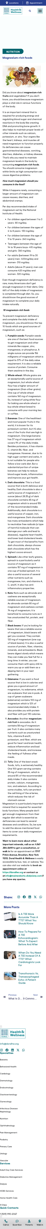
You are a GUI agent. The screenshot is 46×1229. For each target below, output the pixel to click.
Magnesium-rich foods (17, 57)
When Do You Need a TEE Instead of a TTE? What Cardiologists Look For (29, 959)
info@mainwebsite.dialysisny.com (23, 875)
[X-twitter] (35, 896)
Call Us (6, 1225)
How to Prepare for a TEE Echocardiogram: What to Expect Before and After (29, 938)
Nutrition (13, 51)
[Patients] (29, 1221)
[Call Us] (6, 1221)
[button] (40, 11)
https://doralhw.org (13, 872)
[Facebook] (24, 896)
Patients (29, 1225)
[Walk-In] (39, 1221)
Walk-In (40, 1225)
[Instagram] (18, 896)
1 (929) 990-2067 (8, 1213)
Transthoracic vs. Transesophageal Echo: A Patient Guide (28, 978)
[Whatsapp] (40, 896)
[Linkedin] (29, 896)
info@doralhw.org (9, 1043)
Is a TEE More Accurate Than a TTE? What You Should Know (28, 918)
